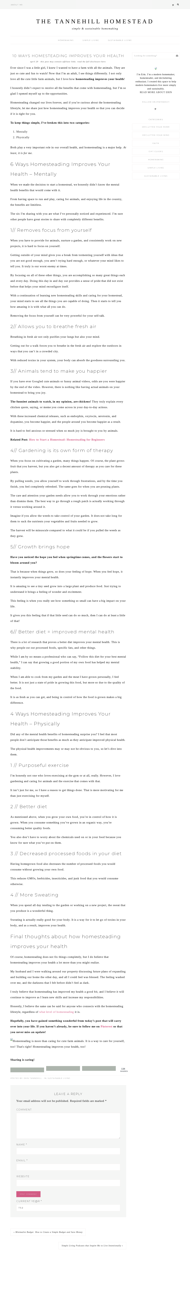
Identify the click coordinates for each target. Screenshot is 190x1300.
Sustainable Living (59, 1078)
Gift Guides (156, 151)
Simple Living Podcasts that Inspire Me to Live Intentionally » (92, 1246)
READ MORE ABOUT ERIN (156, 92)
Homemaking (156, 159)
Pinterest (107, 1026)
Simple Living (156, 168)
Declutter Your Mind (155, 135)
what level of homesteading (56, 1011)
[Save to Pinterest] (27, 1070)
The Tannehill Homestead (95, 21)
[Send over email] (99, 1068)
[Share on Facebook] (63, 1068)
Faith (156, 143)
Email (22, 1160)
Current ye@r (29, 1201)
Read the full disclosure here (91, 62)
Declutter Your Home (156, 127)
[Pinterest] (155, 108)
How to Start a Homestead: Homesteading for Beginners (67, 439)
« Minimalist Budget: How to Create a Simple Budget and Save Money (48, 1232)
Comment (24, 1109)
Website (23, 1176)
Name (21, 1144)
